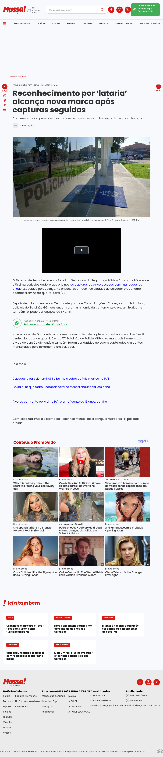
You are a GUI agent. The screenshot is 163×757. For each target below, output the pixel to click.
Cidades (7, 717)
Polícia (22, 76)
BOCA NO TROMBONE (150, 23)
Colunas (21, 691)
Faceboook (48, 711)
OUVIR (4, 91)
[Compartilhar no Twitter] (5, 105)
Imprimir (158, 90)
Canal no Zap (49, 701)
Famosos (8, 701)
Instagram (47, 706)
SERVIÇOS (103, 23)
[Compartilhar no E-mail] (4, 109)
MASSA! (72, 696)
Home (13, 76)
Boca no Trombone (26, 696)
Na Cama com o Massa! (28, 701)
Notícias (9, 691)
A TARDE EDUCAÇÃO (79, 711)
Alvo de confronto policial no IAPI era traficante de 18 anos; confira (60, 402)
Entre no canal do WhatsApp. (45, 324)
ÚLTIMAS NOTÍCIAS (21, 23)
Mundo (7, 727)
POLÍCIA (41, 23)
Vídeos (7, 732)
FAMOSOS (87, 23)
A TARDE (72, 701)
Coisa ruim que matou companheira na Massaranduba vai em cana (61, 387)
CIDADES (56, 23)
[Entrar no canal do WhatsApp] (17, 323)
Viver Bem (8, 722)
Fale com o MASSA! (55, 691)
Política (7, 711)
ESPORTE (71, 23)
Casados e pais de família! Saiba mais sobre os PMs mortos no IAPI (61, 379)
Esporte (7, 706)
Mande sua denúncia (53, 696)
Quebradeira (22, 706)
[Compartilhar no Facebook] (5, 101)
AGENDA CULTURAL (124, 23)
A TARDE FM (74, 706)
